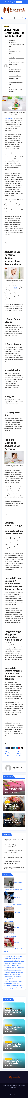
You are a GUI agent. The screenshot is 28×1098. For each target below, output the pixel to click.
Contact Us (14, 1091)
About (10, 1091)
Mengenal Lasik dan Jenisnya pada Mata (13, 788)
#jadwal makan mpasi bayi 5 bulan (16, 46)
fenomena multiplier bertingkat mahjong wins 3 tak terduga (14, 961)
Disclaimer (21, 1091)
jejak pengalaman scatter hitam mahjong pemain (14, 981)
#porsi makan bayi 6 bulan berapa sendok (16, 63)
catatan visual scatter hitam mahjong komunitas (13, 974)
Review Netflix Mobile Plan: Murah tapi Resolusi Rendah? (13, 840)
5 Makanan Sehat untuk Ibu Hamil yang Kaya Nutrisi (12, 822)
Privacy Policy (10, 1094)
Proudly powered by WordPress (10, 1085)
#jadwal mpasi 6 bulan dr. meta (16, 52)
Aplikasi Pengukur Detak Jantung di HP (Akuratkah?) (14, 868)
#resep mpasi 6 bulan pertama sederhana (15, 70)
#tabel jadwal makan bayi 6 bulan (16, 84)
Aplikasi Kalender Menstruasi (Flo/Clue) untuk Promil (12, 862)
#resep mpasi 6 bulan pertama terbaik (15, 77)
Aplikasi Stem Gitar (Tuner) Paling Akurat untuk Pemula (13, 845)
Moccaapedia (8, 118)
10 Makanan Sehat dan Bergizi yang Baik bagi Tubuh (13, 806)
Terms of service (18, 1094)
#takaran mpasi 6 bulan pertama (15, 90)
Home (6, 1091)
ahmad (13, 40)
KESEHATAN (6, 26)
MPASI (15, 288)
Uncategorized (8, 1008)
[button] (23, 18)
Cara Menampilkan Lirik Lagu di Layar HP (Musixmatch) (13, 851)
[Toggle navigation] (13, 18)
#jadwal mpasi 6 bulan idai (16, 58)
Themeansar (14, 1087)
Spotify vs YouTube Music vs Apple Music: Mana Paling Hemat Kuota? (14, 856)
